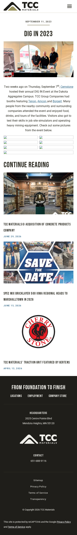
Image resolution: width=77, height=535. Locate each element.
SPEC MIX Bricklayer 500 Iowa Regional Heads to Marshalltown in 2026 (36, 296)
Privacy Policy (38, 486)
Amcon (42, 101)
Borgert (57, 101)
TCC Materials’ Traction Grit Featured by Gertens (37, 362)
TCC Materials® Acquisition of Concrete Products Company (37, 227)
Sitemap (38, 480)
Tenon (32, 101)
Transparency (38, 499)
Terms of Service (38, 492)
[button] (69, 6)
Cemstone (67, 86)
